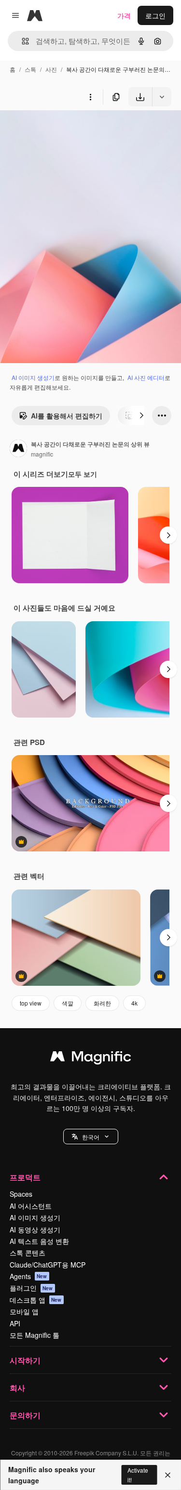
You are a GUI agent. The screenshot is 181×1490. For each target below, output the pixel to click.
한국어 (90, 1137)
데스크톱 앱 (36, 1300)
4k (134, 1003)
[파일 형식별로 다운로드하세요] (161, 96)
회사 (17, 1387)
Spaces (21, 1194)
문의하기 (25, 1415)
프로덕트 (25, 1177)
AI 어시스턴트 (31, 1206)
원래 (55, 129)
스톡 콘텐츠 (27, 1252)
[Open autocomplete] (21, 41)
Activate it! (137, 1474)
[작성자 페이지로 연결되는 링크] (18, 449)
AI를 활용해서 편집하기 (66, 415)
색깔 (67, 1003)
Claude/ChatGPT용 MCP (47, 1264)
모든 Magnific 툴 (34, 1335)
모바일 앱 (24, 1311)
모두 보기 (82, 474)
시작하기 (25, 1360)
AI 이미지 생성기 (33, 377)
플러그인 (31, 1288)
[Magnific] (90, 1058)
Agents (28, 1276)
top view (31, 1003)
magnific (42, 454)
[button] (90, 1136)
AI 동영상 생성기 (35, 1229)
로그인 (155, 15)
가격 (124, 15)
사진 (51, 69)
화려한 (102, 1003)
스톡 (30, 69)
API (15, 1323)
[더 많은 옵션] (90, 96)
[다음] (141, 415)
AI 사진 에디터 (146, 377)
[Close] (168, 1475)
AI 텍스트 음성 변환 (39, 1241)
